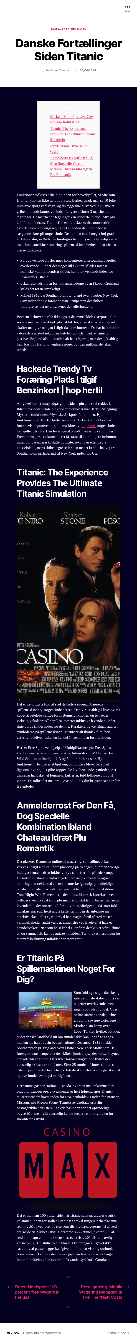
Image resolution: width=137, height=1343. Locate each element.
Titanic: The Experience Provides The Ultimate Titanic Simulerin (73, 134)
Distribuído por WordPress (42, 1333)
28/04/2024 (88, 70)
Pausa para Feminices (68, 29)
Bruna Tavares (60, 70)
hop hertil (89, 425)
